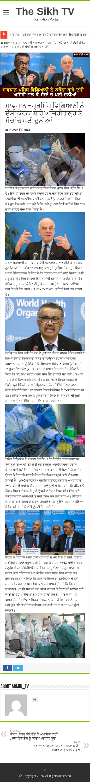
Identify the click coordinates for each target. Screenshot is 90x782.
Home (7, 43)
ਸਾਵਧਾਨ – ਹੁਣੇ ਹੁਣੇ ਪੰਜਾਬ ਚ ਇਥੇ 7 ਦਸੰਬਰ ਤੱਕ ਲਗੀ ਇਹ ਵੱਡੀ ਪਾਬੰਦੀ (48, 34)
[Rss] (45, 770)
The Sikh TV (45, 11)
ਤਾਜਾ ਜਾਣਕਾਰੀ (23, 43)
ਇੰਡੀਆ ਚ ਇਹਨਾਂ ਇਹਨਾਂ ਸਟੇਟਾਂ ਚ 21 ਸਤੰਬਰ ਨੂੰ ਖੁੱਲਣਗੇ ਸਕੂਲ (56, 746)
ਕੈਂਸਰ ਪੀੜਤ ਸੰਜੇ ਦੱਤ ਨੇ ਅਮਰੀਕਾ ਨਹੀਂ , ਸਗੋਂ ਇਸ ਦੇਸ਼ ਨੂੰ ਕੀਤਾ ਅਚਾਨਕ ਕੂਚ (34, 734)
